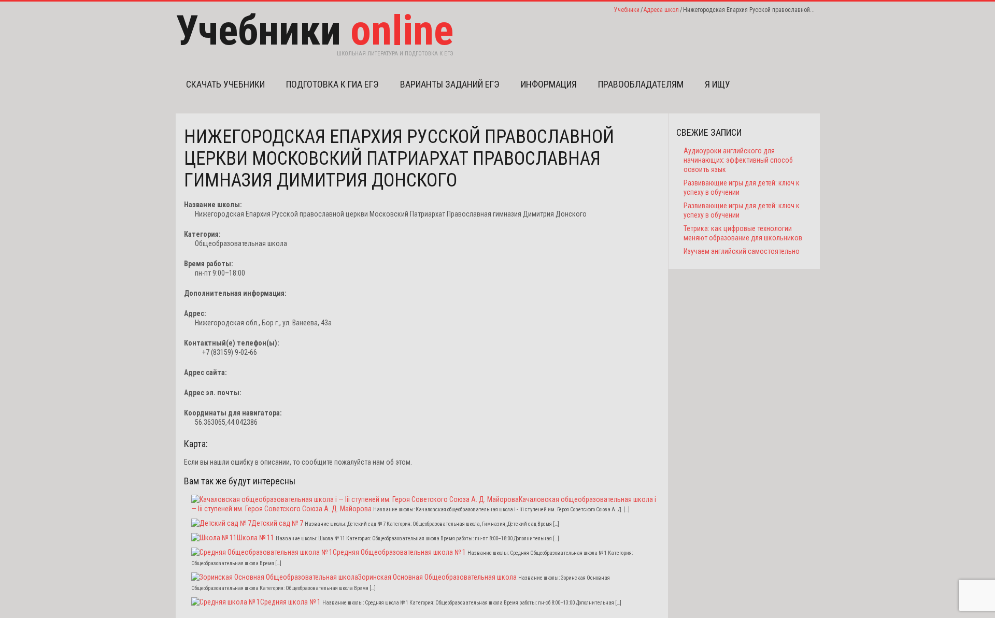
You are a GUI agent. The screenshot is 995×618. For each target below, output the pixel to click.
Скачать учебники (225, 84)
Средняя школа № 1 (290, 602)
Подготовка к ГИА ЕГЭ (332, 84)
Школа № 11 (255, 538)
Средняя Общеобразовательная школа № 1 (399, 552)
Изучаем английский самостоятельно (742, 251)
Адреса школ (661, 9)
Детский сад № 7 (277, 523)
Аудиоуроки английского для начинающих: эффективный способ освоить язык (738, 160)
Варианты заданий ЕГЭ (450, 84)
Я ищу (717, 84)
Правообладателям (641, 84)
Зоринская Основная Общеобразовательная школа (437, 577)
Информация (549, 84)
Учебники (626, 9)
